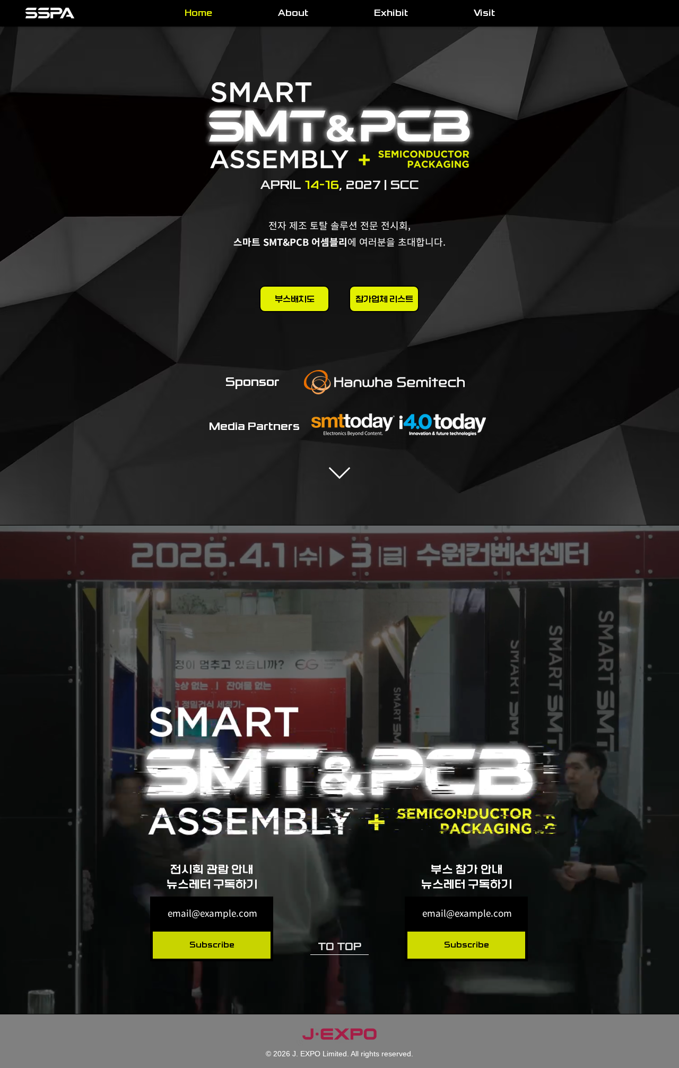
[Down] (339, 473)
